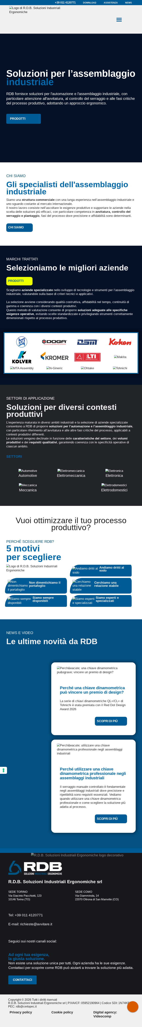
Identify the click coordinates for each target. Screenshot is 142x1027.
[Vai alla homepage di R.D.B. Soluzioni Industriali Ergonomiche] (35, 19)
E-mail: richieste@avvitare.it (30, 924)
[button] (23, 119)
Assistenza (111, 2)
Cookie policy (62, 1012)
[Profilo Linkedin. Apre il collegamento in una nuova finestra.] (62, 942)
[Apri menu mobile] (119, 19)
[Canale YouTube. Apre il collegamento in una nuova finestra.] (71, 942)
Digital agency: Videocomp (105, 1014)
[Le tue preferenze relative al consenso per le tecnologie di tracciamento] (3, 770)
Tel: (25, 915)
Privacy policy (21, 1012)
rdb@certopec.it (26, 1006)
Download (89, 2)
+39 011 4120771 (65, 2)
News (128, 2)
